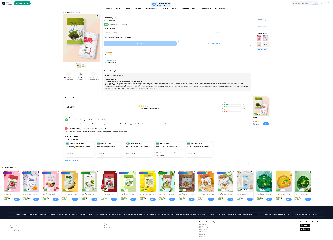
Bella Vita (301, 214)
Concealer (89, 214)
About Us (107, 226)
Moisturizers (60, 214)
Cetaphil (255, 214)
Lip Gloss (95, 214)
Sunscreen (18, 214)
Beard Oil (171, 214)
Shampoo (67, 214)
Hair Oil (166, 214)
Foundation (46, 214)
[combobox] (305, 3)
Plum (250, 214)
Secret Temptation (263, 214)
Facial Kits (108, 214)
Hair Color (146, 214)
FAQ (11, 228)
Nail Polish (119, 214)
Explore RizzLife (109, 228)
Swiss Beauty (278, 214)
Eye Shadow (153, 214)
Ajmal (306, 214)
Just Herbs (295, 214)
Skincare (69, 12)
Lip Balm (40, 214)
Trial (64, 12)
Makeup (35, 214)
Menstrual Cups (313, 214)
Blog (105, 224)
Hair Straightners (75, 214)
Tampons (29, 214)
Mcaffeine (245, 214)
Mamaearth (186, 214)
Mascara (133, 214)
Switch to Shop (24, 3)
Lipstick (24, 214)
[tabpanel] (177, 84)
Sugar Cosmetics (210, 214)
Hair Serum (101, 214)
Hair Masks (139, 214)
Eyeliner (114, 214)
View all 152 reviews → (72, 160)
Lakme (285, 214)
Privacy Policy (14, 230)
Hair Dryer (82, 214)
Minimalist (271, 214)
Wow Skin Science (194, 214)
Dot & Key (229, 214)
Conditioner (160, 214)
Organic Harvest (237, 214)
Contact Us (13, 224)
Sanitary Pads (126, 214)
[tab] (107, 75)
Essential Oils (178, 214)
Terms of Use (14, 226)
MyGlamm (202, 214)
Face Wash (53, 214)
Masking (109, 17)
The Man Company (221, 214)
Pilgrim (289, 214)
